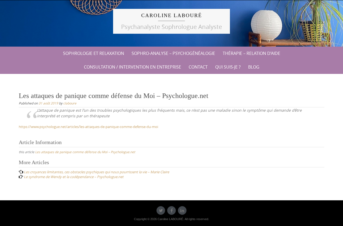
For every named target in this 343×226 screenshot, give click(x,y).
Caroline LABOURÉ (171, 15)
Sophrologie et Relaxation (93, 53)
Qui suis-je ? (228, 67)
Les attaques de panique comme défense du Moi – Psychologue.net (85, 152)
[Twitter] (160, 210)
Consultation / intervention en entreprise (132, 67)
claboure (69, 103)
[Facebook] (171, 210)
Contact (198, 67)
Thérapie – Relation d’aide (251, 53)
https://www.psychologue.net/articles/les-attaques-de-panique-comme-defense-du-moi (88, 126)
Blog (253, 67)
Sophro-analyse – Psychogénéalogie (173, 53)
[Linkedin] (182, 210)
